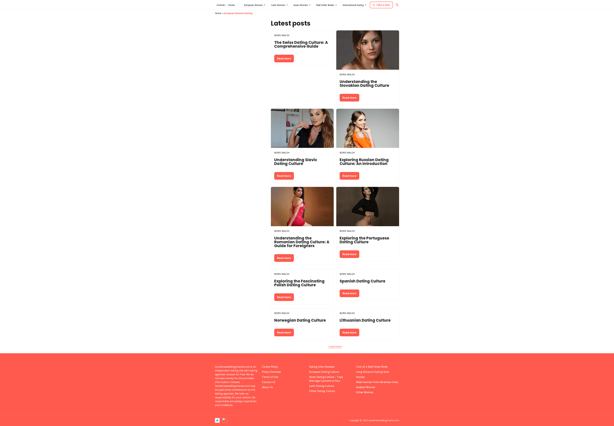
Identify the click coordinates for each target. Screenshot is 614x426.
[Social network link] (217, 420)
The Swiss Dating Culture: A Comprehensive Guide (301, 44)
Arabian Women (365, 387)
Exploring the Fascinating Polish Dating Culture (299, 283)
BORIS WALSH (281, 35)
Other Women (364, 392)
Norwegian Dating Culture (300, 320)
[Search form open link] (397, 5)
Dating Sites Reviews (322, 366)
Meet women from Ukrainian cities (377, 382)
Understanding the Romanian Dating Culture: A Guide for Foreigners (301, 241)
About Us (267, 387)
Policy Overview (271, 372)
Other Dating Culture (322, 391)
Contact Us (268, 382)
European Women (253, 5)
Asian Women (300, 5)
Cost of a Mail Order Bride (372, 366)
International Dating (353, 5)
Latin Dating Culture (321, 386)
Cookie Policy (270, 366)
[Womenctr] (228, 5)
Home (218, 13)
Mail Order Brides (325, 5)
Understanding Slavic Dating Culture (295, 161)
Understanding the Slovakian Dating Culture (364, 83)
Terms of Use (270, 377)
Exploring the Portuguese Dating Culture (364, 240)
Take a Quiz (383, 4)
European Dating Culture (324, 372)
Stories (360, 377)
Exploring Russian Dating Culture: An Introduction (364, 161)
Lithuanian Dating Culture (365, 320)
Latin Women (278, 5)
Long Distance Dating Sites (372, 372)
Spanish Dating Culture (362, 281)
